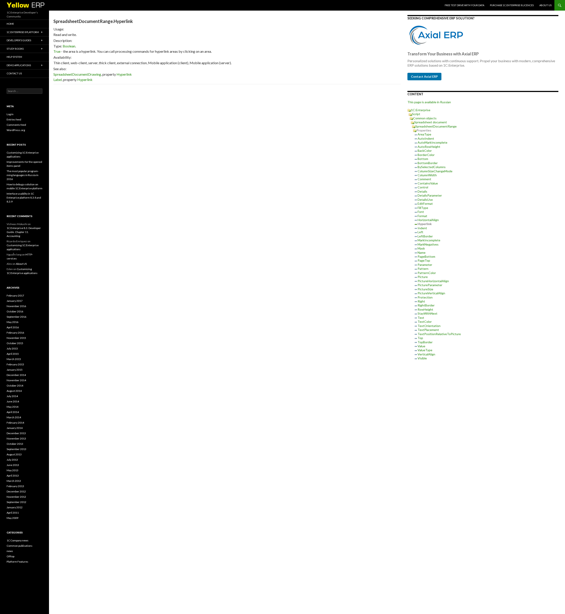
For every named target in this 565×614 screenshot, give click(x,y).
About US (545, 5)
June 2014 (13, 401)
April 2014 (13, 412)
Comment (424, 179)
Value (421, 346)
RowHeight (425, 309)
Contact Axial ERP (424, 76)
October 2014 (15, 385)
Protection (425, 297)
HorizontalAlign (428, 220)
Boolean (69, 46)
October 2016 (15, 311)
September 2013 (16, 449)
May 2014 (12, 406)
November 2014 (16, 380)
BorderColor (426, 155)
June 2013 (13, 465)
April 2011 (13, 512)
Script (416, 114)
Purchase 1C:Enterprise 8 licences (512, 5)
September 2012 (16, 502)
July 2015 (12, 348)
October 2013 (15, 443)
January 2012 (15, 507)
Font (421, 212)
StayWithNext (427, 313)
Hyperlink (124, 74)
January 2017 (15, 300)
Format (422, 216)
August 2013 (14, 454)
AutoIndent (426, 138)
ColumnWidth (427, 175)
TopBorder (425, 342)
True (56, 51)
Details (422, 191)
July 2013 (12, 459)
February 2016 (15, 332)
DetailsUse (425, 199)
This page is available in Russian (429, 102)
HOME (10, 23)
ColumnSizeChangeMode (435, 171)
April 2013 (13, 475)
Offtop (10, 556)
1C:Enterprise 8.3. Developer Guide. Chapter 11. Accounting (24, 232)
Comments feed (16, 124)
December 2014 (16, 375)
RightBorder (426, 305)
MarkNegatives (428, 244)
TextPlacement (428, 330)
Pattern (423, 268)
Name (422, 252)
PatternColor (427, 273)
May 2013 (12, 470)
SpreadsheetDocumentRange (436, 126)
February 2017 (15, 295)
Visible (422, 358)
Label (57, 79)
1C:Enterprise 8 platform (23, 32)
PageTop (424, 260)
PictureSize (425, 289)
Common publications (19, 545)
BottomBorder (428, 163)
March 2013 (14, 481)
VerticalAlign (426, 354)
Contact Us (14, 73)
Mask (421, 248)
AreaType (424, 134)
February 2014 (15, 422)
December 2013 (16, 433)
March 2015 (14, 359)
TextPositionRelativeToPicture (439, 334)
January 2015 (15, 369)
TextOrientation (429, 326)
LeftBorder (425, 236)
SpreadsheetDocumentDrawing (77, 74)
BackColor (425, 150)
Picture (423, 277)
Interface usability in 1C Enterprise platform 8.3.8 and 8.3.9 (24, 197)
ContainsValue (428, 183)
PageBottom (426, 256)
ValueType (425, 350)
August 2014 (14, 390)
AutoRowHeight (429, 146)
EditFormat (425, 203)
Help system (14, 56)
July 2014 (12, 396)
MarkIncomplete (429, 240)
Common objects (425, 118)
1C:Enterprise (420, 110)
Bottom (423, 159)
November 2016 (16, 306)
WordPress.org (16, 130)
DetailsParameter (430, 195)
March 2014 (14, 417)
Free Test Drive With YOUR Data (464, 5)
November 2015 (16, 338)
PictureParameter (430, 285)
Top (420, 338)
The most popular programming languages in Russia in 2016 (23, 175)
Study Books (15, 48)
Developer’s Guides (19, 40)
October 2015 (15, 343)
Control (423, 187)
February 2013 (15, 486)
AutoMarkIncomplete (432, 142)
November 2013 (16, 438)
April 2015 (13, 353)
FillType (423, 208)
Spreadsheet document (430, 122)
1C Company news (17, 540)
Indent (422, 228)
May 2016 (12, 322)
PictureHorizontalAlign (433, 281)
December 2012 (16, 491)
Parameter (425, 265)
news (10, 551)
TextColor (425, 321)
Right (421, 301)
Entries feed (14, 119)
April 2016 (13, 327)
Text (421, 317)
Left (420, 232)
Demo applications (19, 65)
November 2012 (16, 496)
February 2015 (15, 364)
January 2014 (15, 428)
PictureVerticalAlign (431, 293)
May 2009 (12, 518)
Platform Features (17, 561)
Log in (10, 114)
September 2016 (16, 316)
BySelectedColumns (432, 167)
